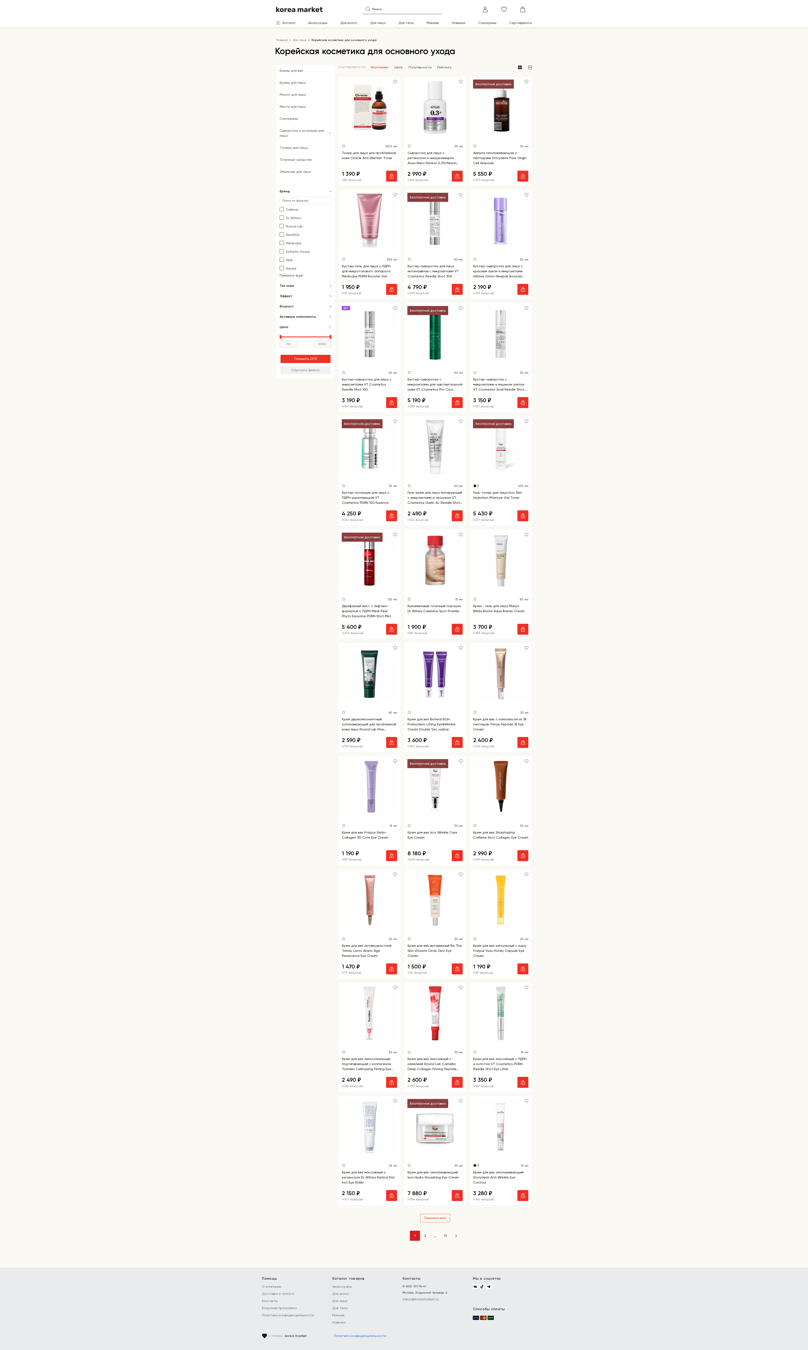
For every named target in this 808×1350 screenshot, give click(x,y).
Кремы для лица (293, 83)
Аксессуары (317, 23)
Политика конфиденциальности (288, 1315)
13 (445, 1236)
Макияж (433, 23)
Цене (398, 67)
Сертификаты (520, 23)
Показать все (435, 1218)
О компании (272, 1287)
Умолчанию (379, 67)
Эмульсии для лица (295, 172)
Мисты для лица (293, 107)
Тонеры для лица (294, 148)
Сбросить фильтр (305, 370)
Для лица (377, 23)
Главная (282, 40)
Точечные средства (296, 160)
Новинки (458, 23)
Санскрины (487, 23)
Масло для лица (293, 95)
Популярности (420, 67)
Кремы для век (291, 71)
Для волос (348, 23)
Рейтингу (444, 67)
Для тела (406, 23)
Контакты (270, 1301)
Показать (301, 359)
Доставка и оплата (278, 1294)
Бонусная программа (279, 1308)
